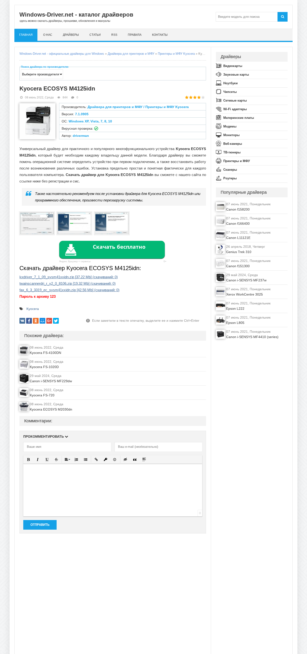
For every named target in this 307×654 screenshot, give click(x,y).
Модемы (229, 126)
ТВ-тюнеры (232, 152)
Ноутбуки (230, 83)
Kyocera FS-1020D (44, 367)
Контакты (160, 34)
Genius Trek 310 (238, 252)
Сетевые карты (235, 100)
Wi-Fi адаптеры (235, 109)
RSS (114, 34)
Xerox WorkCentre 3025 (244, 294)
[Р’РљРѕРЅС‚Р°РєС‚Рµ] (22, 321)
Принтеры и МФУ (236, 161)
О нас (47, 34)
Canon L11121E (238, 238)
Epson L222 (235, 308)
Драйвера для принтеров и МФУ (131, 53)
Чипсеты (230, 92)
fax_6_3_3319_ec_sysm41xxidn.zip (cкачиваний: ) (69, 290)
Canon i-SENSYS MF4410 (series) (252, 337)
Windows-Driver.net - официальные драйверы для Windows (61, 53)
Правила (135, 34)
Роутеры (230, 178)
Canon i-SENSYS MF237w (246, 280)
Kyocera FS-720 (42, 395)
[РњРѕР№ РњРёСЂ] (42, 321)
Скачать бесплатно (119, 246)
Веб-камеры (232, 143)
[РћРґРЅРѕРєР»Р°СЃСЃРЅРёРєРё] (36, 321)
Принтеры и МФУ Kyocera (176, 53)
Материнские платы (238, 118)
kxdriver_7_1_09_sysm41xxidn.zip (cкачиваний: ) (68, 277)
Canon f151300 (238, 266)
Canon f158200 (238, 209)
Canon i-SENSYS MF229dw (51, 381)
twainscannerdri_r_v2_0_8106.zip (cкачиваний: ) (67, 283)
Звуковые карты (236, 74)
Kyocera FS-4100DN (45, 353)
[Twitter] (56, 321)
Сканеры (230, 169)
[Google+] (49, 321)
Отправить (39, 525)
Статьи (95, 34)
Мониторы (231, 135)
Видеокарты (232, 66)
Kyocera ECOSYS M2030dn (51, 409)
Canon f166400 (238, 223)
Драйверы (71, 34)
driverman (81, 136)
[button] (28, 459)
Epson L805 (235, 323)
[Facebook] (29, 321)
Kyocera (32, 309)
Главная (26, 34)
